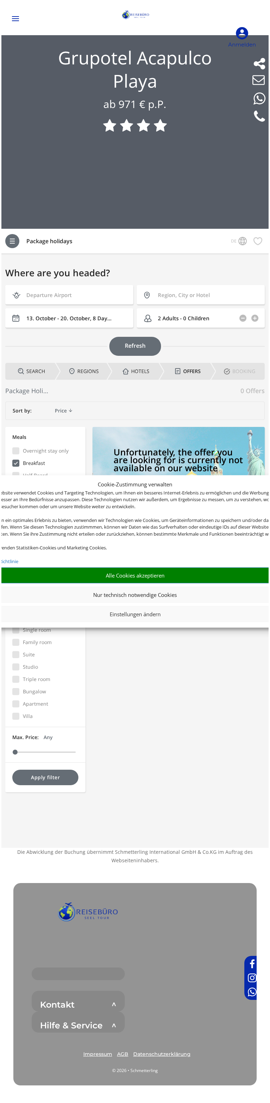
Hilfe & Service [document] (71, 1025)
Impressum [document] (97, 1054)
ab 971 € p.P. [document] (134, 104)
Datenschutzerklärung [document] (162, 1054)
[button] (87, 914)
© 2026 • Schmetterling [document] (135, 1070)
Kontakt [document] (57, 1005)
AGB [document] (122, 1054)
